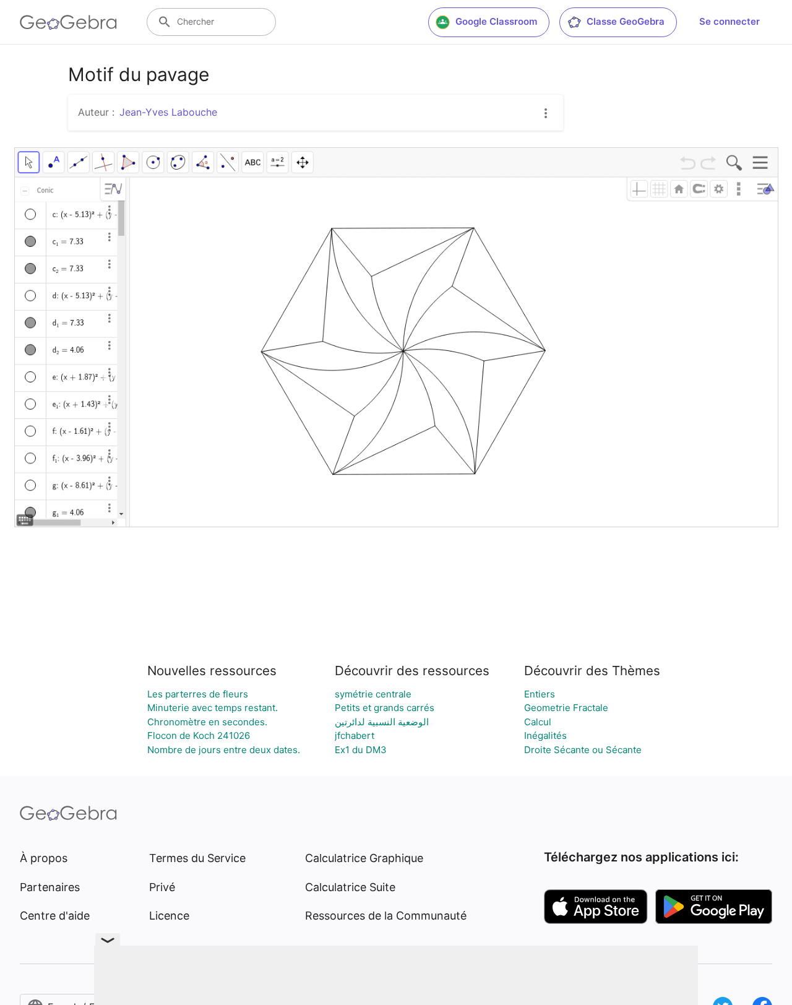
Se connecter (729, 21)
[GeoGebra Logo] (68, 22)
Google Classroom (496, 21)
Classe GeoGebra (626, 21)
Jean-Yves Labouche (168, 112)
